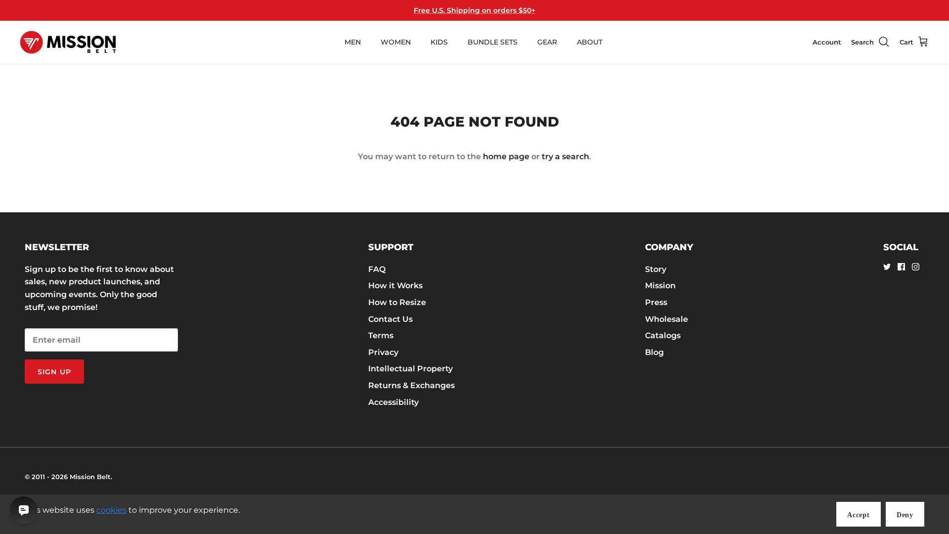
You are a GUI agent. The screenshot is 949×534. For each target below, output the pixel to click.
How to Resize (397, 302)
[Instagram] (915, 266)
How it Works (395, 285)
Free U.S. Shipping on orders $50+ (474, 10)
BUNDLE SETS (493, 42)
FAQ (377, 269)
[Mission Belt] (68, 42)
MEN (353, 42)
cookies (111, 510)
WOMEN (396, 42)
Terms (380, 335)
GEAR (547, 42)
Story (655, 269)
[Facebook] (901, 266)
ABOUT (590, 42)
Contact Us (390, 319)
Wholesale (666, 319)
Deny (905, 515)
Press (656, 302)
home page (506, 156)
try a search (565, 156)
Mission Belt (90, 477)
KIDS (439, 42)
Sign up (54, 371)
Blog (654, 352)
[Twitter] (887, 266)
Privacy (383, 352)
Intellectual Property (410, 368)
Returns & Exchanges (411, 385)
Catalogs (663, 335)
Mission (660, 285)
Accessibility (393, 402)
